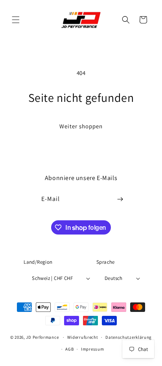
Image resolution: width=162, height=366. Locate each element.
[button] (15, 19)
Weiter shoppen (81, 126)
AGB (69, 349)
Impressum (92, 349)
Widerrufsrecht (82, 337)
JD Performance (42, 337)
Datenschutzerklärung (128, 337)
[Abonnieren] (120, 199)
